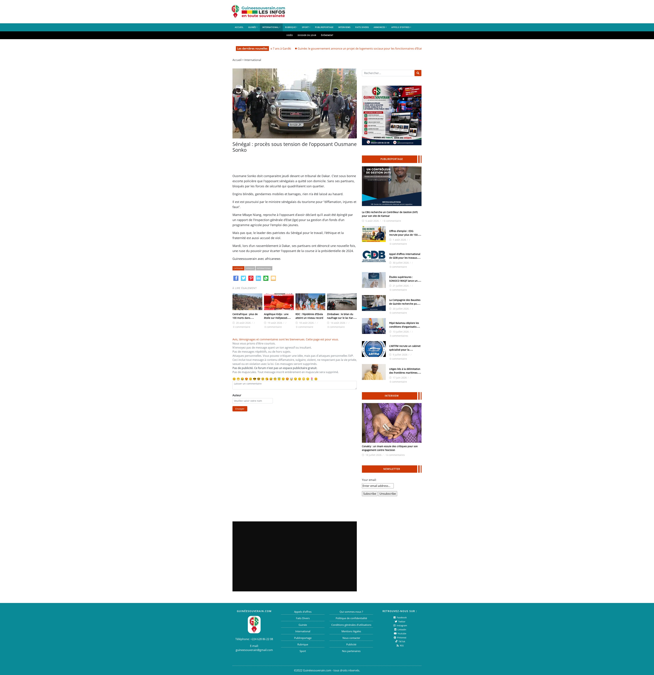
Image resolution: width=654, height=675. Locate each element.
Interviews (344, 27)
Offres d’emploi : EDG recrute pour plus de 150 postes (403, 234)
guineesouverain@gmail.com (254, 650)
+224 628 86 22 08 (261, 639)
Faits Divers (362, 27)
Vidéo (289, 35)
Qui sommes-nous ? (351, 611)
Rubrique (290, 27)
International (270, 27)
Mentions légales (351, 631)
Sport (305, 27)
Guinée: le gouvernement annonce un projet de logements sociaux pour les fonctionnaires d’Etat (333, 48)
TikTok (401, 641)
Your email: (369, 480)
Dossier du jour (307, 35)
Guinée (252, 27)
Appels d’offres (400, 27)
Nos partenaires (351, 651)
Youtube (401, 633)
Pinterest (401, 637)
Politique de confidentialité (351, 618)
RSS (401, 645)
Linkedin (401, 629)
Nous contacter (351, 638)
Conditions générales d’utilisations (351, 624)
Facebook (401, 617)
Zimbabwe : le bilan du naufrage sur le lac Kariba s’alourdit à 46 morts (342, 317)
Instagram (401, 625)
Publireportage (324, 27)
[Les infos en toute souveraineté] (258, 11)
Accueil (239, 27)
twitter (401, 621)
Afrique (250, 268)
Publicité (351, 644)
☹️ (250, 379)
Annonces (379, 27)
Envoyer (239, 408)
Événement (327, 35)
